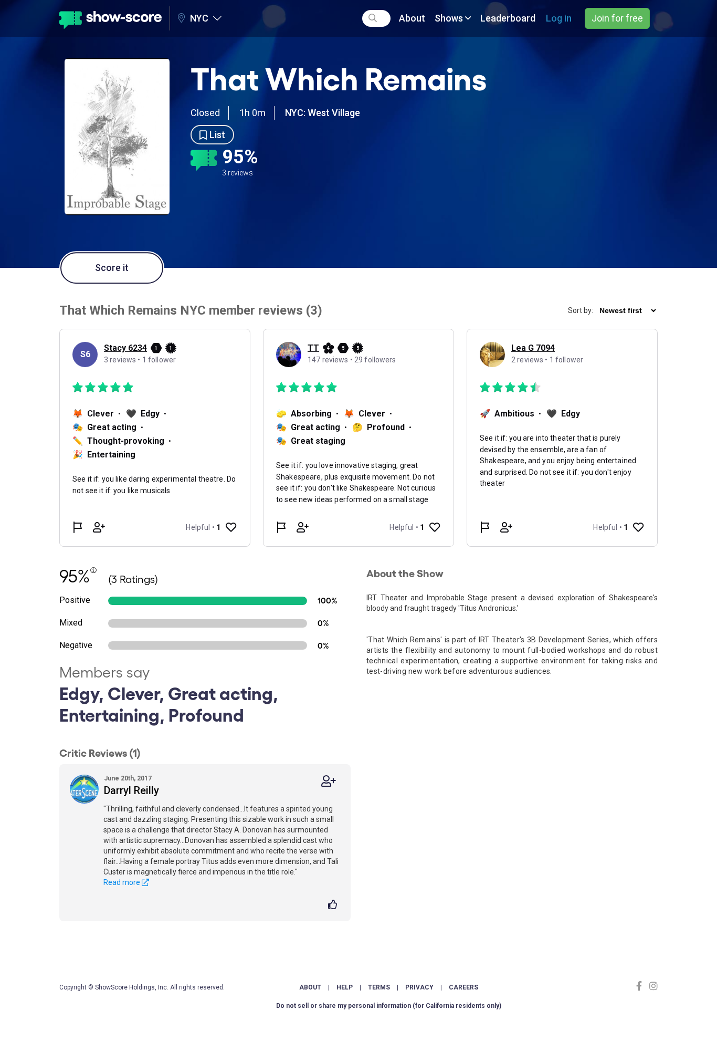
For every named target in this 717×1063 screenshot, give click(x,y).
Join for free (617, 18)
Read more (122, 882)
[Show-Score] (110, 18)
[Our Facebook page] (641, 986)
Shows (450, 18)
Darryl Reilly (131, 790)
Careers (463, 987)
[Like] (334, 905)
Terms (379, 987)
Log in (559, 18)
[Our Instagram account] (652, 986)
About (412, 18)
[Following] (328, 781)
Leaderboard (507, 18)
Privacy (419, 987)
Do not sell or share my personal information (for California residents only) (388, 1005)
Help (344, 987)
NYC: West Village (322, 112)
